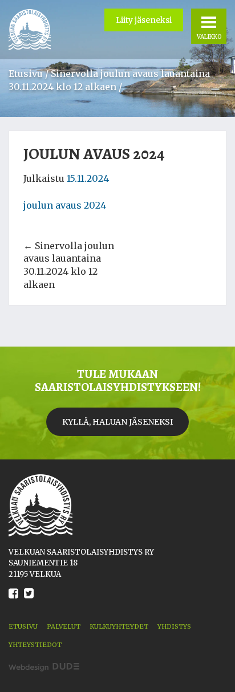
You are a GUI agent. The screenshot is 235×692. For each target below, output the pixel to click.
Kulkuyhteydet (119, 626)
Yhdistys (174, 626)
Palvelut (63, 626)
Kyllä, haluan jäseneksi (117, 422)
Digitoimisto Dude (44, 667)
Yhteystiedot (35, 645)
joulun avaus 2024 (64, 205)
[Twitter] (29, 602)
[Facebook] (13, 602)
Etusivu (26, 73)
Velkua (30, 29)
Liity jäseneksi (144, 20)
